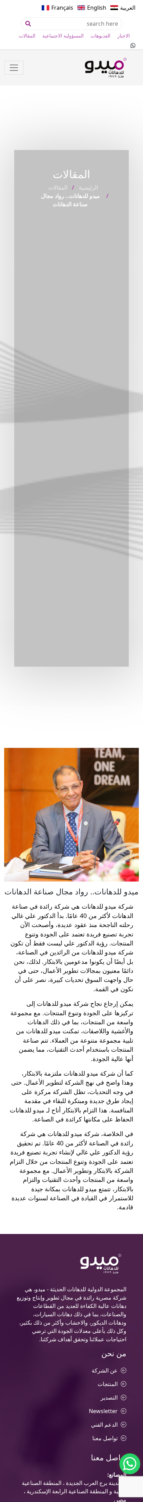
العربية (127, 7)
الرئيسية (88, 187)
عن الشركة (105, 1370)
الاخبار (123, 35)
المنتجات (108, 1384)
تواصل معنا (105, 1438)
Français (62, 7)
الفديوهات (100, 35)
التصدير (109, 1397)
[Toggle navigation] (14, 68)
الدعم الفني (104, 1424)
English (96, 7)
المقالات (27, 35)
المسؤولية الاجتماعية (63, 35)
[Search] (28, 24)
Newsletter (103, 1411)
